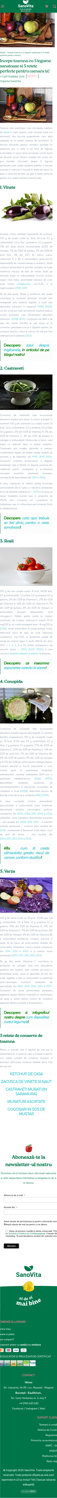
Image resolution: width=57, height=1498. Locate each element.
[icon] (46, 6)
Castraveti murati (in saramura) (26, 1091)
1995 (34, 456)
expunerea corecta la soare (24, 667)
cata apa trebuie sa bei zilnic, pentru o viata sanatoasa (26, 522)
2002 (3, 838)
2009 (48, 778)
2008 (48, 306)
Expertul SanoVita (10, 81)
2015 (29, 822)
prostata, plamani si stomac (24, 653)
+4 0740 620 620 (28, 1403)
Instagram (32, 1408)
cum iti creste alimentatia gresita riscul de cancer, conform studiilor (26, 853)
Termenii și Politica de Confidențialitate (26, 1233)
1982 (38, 795)
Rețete (2, 52)
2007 (40, 813)
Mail (42, 1408)
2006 (40, 649)
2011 (24, 288)
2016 (48, 456)
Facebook (18, 1408)
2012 (28, 335)
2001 (23, 649)
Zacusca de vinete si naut (26, 1081)
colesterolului (24, 283)
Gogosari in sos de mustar (26, 1111)
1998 (18, 288)
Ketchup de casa (26, 1073)
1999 (20, 986)
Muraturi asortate (26, 1101)
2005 (31, 649)
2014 (41, 477)
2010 (22, 319)
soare (6, 132)
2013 (33, 813)
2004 (20, 813)
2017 (48, 986)
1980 (40, 306)
